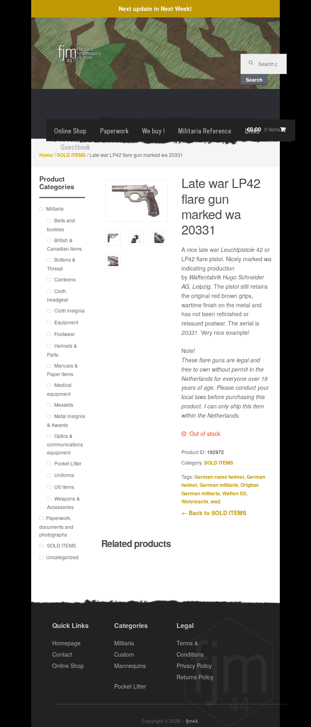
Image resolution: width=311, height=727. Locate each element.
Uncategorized (62, 557)
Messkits (63, 404)
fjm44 (192, 720)
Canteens (65, 279)
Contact (62, 654)
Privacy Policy (194, 665)
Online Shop (70, 130)
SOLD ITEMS (71, 155)
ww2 (216, 501)
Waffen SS (234, 493)
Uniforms (64, 474)
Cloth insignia (69, 310)
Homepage (66, 643)
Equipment (66, 322)
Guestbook (75, 147)
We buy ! (153, 130)
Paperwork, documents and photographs (56, 526)
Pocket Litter (67, 463)
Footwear (64, 333)
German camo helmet (219, 476)
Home (46, 155)
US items (64, 486)
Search (254, 79)
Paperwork (114, 130)
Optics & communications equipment (65, 444)
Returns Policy (195, 677)
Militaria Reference (204, 130)
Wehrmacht (194, 501)
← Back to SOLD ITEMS (213, 513)
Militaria (55, 208)
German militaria (219, 484)
